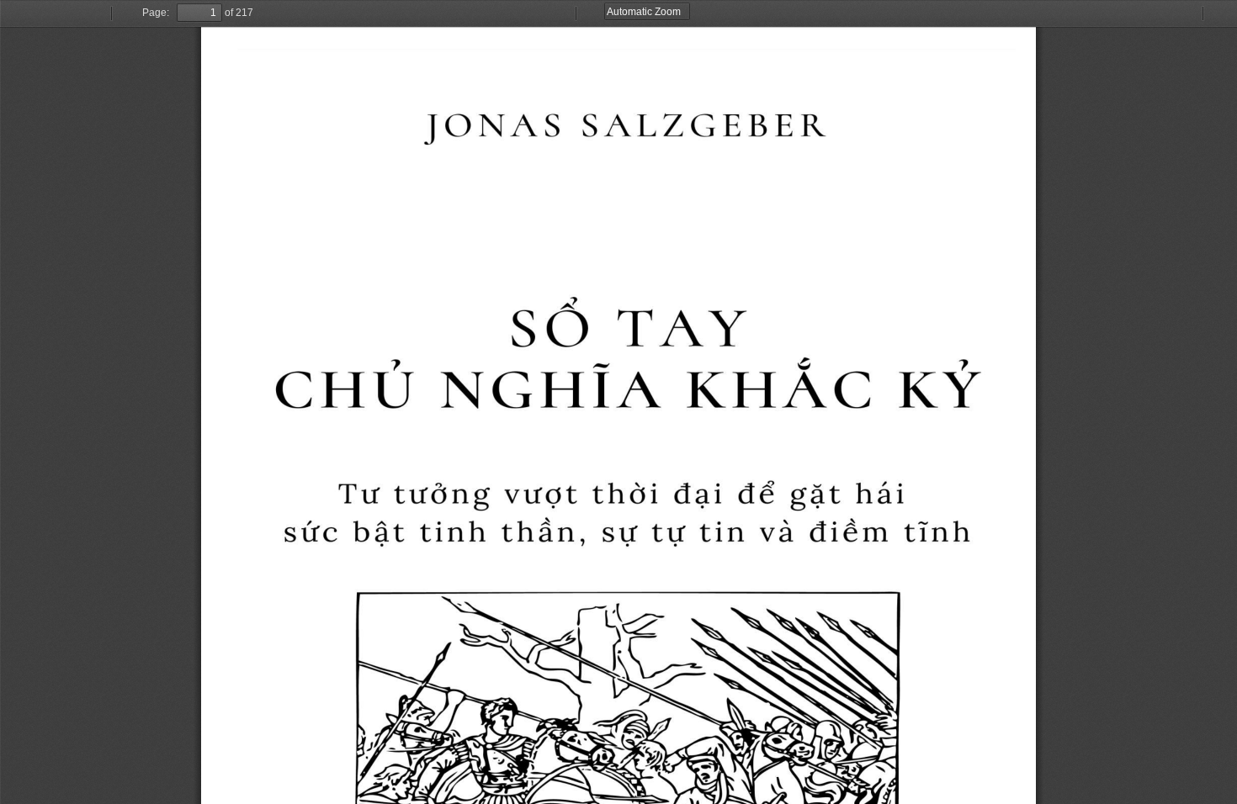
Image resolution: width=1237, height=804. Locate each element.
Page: (155, 13)
